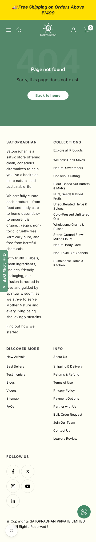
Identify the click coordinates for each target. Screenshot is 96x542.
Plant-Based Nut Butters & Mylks (71, 186)
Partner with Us (64, 406)
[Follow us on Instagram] (13, 486)
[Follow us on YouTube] (27, 486)
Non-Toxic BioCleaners (70, 253)
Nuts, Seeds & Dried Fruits (68, 196)
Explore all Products (68, 150)
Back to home (48, 95)
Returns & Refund (66, 374)
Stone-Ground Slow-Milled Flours (69, 237)
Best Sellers (15, 366)
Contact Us (61, 430)
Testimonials (15, 374)
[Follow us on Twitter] (27, 471)
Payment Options (66, 398)
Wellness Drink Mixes (69, 160)
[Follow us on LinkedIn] (13, 500)
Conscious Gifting (66, 176)
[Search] (19, 30)
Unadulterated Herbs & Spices (70, 206)
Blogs (10, 382)
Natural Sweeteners (68, 168)
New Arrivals (15, 357)
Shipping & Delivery (68, 366)
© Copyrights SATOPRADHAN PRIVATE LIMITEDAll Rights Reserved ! (45, 524)
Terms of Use (63, 382)
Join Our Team (64, 422)
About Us (60, 357)
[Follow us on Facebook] (13, 471)
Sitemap (12, 398)
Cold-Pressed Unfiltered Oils (71, 216)
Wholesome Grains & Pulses (68, 227)
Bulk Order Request (67, 414)
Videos (11, 390)
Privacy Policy (64, 390)
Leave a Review (65, 438)
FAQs (10, 406)
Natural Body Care (67, 245)
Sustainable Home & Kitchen (68, 263)
